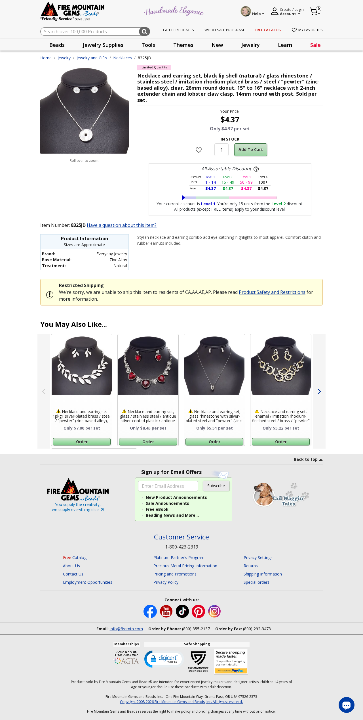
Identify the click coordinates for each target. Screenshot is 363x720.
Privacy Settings (258, 557)
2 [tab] (142, 450)
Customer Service (181, 537)
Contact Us (73, 574)
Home (46, 57)
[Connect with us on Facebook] (150, 611)
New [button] (217, 44)
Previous (43, 391)
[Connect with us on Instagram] (214, 611)
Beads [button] (57, 44)
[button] (164, 658)
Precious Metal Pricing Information (185, 565)
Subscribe (216, 485)
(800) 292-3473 (257, 628)
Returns (251, 565)
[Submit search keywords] (144, 31)
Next (319, 391)
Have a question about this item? (122, 225)
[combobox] (95, 31)
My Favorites (310, 29)
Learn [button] (285, 44)
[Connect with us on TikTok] (183, 611)
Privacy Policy (165, 582)
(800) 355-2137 (196, 628)
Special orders (256, 582)
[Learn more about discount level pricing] (255, 169)
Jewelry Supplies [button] (103, 44)
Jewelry (64, 57)
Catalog (74, 557)
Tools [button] (148, 44)
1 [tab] (54, 450)
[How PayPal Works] (231, 662)
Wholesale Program (224, 29)
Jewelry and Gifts (92, 57)
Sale (315, 44)
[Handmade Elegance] (174, 10)
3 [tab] (229, 450)
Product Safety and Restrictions (272, 292)
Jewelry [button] (250, 44)
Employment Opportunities (87, 582)
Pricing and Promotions (175, 574)
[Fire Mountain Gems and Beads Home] (72, 11)
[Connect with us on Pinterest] (199, 611)
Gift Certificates (178, 29)
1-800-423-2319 (181, 547)
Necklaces (122, 57)
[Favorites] (199, 149)
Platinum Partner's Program (178, 557)
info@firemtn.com (126, 628)
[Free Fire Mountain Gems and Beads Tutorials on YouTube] (167, 611)
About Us (71, 565)
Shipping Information (263, 574)
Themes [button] (183, 44)
